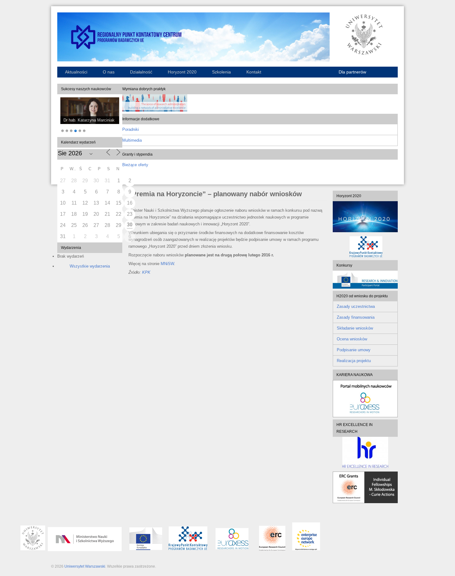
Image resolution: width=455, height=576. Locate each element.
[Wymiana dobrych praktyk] (154, 110)
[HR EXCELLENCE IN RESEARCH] (365, 452)
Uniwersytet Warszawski (84, 566)
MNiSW (167, 263)
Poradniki (130, 129)
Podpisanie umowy (353, 350)
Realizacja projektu (354, 360)
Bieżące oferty (135, 164)
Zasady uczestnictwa (356, 306)
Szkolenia (221, 71)
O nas (109, 71)
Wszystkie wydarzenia (90, 266)
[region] (89, 115)
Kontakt (253, 71)
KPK (146, 272)
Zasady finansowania (356, 317)
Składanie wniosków (355, 328)
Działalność (141, 71)
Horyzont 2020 (182, 71)
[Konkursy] (365, 287)
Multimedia (132, 140)
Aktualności (76, 71)
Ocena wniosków (352, 339)
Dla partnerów (352, 71)
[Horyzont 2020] (365, 216)
